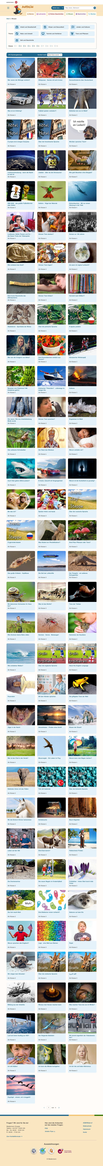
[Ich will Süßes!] (20, 1054)
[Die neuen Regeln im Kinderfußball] (51, 869)
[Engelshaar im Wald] (82, 407)
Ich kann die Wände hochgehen (49, 1066)
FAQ (46, 1128)
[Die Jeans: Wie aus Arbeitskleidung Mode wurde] (20, 407)
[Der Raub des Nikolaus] (51, 438)
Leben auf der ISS (14, 850)
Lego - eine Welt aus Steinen (48, 943)
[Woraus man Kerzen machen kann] (51, 992)
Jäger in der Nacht (14, 727)
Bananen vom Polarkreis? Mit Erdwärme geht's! (17, 389)
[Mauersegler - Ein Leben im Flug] (51, 746)
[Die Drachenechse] (20, 869)
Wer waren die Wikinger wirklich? (19, 80)
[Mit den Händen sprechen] (51, 684)
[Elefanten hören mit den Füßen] (20, 777)
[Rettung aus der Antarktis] (20, 992)
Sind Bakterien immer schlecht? (49, 912)
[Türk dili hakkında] (51, 777)
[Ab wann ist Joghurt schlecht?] (82, 253)
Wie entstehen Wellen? (15, 666)
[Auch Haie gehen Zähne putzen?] (20, 469)
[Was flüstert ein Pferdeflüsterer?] (51, 530)
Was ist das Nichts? (45, 604)
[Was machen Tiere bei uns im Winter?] (82, 992)
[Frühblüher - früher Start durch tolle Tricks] (82, 869)
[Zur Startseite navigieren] (22, 8)
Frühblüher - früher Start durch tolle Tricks (81, 882)
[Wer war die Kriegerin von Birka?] (20, 345)
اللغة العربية (72, 974)
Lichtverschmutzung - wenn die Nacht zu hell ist (20, 173)
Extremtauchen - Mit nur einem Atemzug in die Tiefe (79, 204)
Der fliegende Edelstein (46, 1035)
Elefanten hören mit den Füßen (18, 789)
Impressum (86, 1129)
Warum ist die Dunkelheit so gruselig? (82, 481)
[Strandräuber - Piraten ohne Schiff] (51, 715)
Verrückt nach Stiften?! (77, 296)
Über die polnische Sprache (47, 326)
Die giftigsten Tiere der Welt (78, 696)
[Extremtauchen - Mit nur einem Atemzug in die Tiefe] (82, 191)
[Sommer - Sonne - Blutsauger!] (51, 623)
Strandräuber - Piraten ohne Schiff (50, 727)
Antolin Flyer (49, 1131)
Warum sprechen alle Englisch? (18, 943)
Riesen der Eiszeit (75, 727)
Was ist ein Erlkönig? (15, 111)
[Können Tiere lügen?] (51, 253)
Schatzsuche (42, 820)
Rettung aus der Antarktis (16, 1005)
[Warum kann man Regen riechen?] (82, 746)
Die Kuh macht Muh (14, 912)
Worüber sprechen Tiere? (77, 142)
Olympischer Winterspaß (77, 357)
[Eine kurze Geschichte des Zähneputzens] (20, 284)
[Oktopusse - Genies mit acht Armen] (51, 68)
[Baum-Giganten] (82, 808)
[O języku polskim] (82, 314)
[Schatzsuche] (51, 808)
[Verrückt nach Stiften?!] (82, 284)
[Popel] (82, 931)
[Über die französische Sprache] (51, 129)
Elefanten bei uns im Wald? (78, 111)
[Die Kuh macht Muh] (20, 900)
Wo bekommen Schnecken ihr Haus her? (20, 605)
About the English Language (78, 666)
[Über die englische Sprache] (51, 653)
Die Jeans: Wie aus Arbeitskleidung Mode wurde (20, 420)
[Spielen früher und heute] (51, 499)
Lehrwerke (42, 14)
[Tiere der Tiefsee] (82, 592)
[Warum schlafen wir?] (82, 438)
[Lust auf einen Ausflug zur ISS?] (20, 1023)
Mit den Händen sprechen (47, 696)
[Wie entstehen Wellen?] (20, 653)
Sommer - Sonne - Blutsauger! (48, 635)
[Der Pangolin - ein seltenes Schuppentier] (82, 561)
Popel (71, 943)
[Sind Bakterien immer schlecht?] (51, 900)
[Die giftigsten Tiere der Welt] (82, 684)
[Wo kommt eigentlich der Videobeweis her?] (82, 1023)
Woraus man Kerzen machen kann (49, 1005)
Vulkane (72, 388)
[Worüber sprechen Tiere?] (82, 129)
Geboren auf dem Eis (76, 912)
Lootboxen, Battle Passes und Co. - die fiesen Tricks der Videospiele (19, 235)
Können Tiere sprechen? (46, 419)
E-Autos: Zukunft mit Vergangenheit (50, 481)
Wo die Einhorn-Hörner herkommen (19, 820)
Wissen (70, 14)
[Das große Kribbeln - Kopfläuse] (20, 561)
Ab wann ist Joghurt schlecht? (79, 265)
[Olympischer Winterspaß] (82, 345)
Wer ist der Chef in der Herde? (18, 758)
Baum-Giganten (74, 820)
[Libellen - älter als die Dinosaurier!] (51, 160)
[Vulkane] (82, 376)
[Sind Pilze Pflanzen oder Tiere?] (82, 530)
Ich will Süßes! (13, 1066)
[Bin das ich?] (20, 499)
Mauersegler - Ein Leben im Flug (49, 758)
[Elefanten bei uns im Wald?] (82, 99)
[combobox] (57, 8)
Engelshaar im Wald (76, 419)
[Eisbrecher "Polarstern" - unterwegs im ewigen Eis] (51, 376)
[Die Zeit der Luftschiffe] (51, 561)
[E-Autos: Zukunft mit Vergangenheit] (51, 469)
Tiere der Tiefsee (75, 604)
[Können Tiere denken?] (51, 222)
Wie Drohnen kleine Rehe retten (18, 635)
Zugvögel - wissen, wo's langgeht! (19, 1097)
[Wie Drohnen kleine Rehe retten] (20, 623)
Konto (85, 1132)
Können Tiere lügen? (45, 265)
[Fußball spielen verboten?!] (51, 99)
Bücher (31, 14)
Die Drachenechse (14, 881)
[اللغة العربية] (82, 962)
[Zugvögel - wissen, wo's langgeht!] (20, 1085)
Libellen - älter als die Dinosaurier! (50, 172)
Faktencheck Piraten (76, 850)
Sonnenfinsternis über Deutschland (81, 80)
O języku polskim (75, 326)
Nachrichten (82, 14)
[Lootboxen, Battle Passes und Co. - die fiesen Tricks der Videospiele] (20, 222)
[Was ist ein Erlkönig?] (20, 99)
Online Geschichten (56, 14)
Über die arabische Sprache (47, 974)
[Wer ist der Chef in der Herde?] (20, 746)
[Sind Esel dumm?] (51, 838)
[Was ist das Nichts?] (51, 592)
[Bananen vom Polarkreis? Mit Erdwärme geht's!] (20, 376)
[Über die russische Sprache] (82, 499)
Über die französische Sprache (48, 142)
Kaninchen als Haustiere (77, 635)
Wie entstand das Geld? (16, 265)
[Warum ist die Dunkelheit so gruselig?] (82, 469)
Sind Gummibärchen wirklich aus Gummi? (49, 358)
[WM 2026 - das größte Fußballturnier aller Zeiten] (20, 191)
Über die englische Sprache (47, 666)
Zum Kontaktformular (14, 1136)
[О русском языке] (20, 530)
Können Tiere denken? (46, 234)
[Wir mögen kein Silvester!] (20, 962)
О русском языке (14, 542)
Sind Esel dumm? (44, 850)
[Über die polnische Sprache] (51, 314)
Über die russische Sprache (78, 511)
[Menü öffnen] (8, 8)
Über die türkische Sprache (78, 789)
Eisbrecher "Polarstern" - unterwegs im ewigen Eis (51, 389)
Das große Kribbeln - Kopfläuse (18, 573)
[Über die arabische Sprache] (51, 962)
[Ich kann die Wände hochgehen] (51, 1054)
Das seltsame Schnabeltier (17, 450)
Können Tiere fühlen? (45, 296)
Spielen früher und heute (46, 511)
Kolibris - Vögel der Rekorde (47, 203)
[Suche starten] (94, 8)
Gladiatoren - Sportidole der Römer (19, 326)
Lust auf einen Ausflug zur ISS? (18, 1035)
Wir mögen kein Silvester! (16, 974)
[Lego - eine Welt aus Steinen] (51, 931)
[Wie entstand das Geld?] (20, 253)
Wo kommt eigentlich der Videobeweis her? (82, 1036)
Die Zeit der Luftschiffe (46, 573)
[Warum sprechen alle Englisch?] (20, 931)
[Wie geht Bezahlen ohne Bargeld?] (82, 160)
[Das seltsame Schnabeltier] (20, 438)
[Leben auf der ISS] (20, 838)
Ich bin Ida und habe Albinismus (80, 1066)
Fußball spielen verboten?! (47, 111)
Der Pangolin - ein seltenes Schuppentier (78, 574)
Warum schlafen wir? (76, 450)
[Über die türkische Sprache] (82, 777)
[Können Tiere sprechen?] (51, 407)
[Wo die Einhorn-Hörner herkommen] (20, 808)
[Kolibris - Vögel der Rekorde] (51, 191)
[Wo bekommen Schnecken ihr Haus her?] (20, 592)
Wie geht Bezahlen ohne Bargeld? (80, 172)
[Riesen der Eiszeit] (82, 715)
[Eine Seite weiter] (59, 1107)
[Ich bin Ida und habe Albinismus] (82, 1054)
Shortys (93, 14)
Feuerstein (11, 696)
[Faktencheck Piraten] (82, 838)
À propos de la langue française (18, 142)
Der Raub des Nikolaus (46, 450)
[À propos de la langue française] (20, 129)
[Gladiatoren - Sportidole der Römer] (20, 314)
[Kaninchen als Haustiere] (82, 623)
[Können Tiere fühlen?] (51, 284)
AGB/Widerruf (87, 1123)
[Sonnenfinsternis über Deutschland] (82, 68)
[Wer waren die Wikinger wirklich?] (20, 68)
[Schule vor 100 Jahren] (82, 222)
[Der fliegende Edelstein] (51, 1023)
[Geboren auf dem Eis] (82, 900)
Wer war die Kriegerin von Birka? (19, 357)
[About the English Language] (82, 653)
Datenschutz (87, 1126)
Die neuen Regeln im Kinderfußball (50, 881)
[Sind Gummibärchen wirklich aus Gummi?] (51, 345)
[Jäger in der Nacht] (20, 715)
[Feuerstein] (20, 684)
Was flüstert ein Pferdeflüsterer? (49, 542)
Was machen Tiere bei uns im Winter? (82, 1005)
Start (8, 19)
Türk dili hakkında (44, 789)
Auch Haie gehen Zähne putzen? (19, 481)
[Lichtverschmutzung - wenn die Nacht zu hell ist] (20, 160)
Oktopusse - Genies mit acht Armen (50, 80)
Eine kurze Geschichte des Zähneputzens (17, 296)
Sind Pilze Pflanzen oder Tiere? (80, 542)
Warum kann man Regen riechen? (80, 758)
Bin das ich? (12, 511)
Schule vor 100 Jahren (76, 234)
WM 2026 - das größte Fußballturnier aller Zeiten (20, 204)
